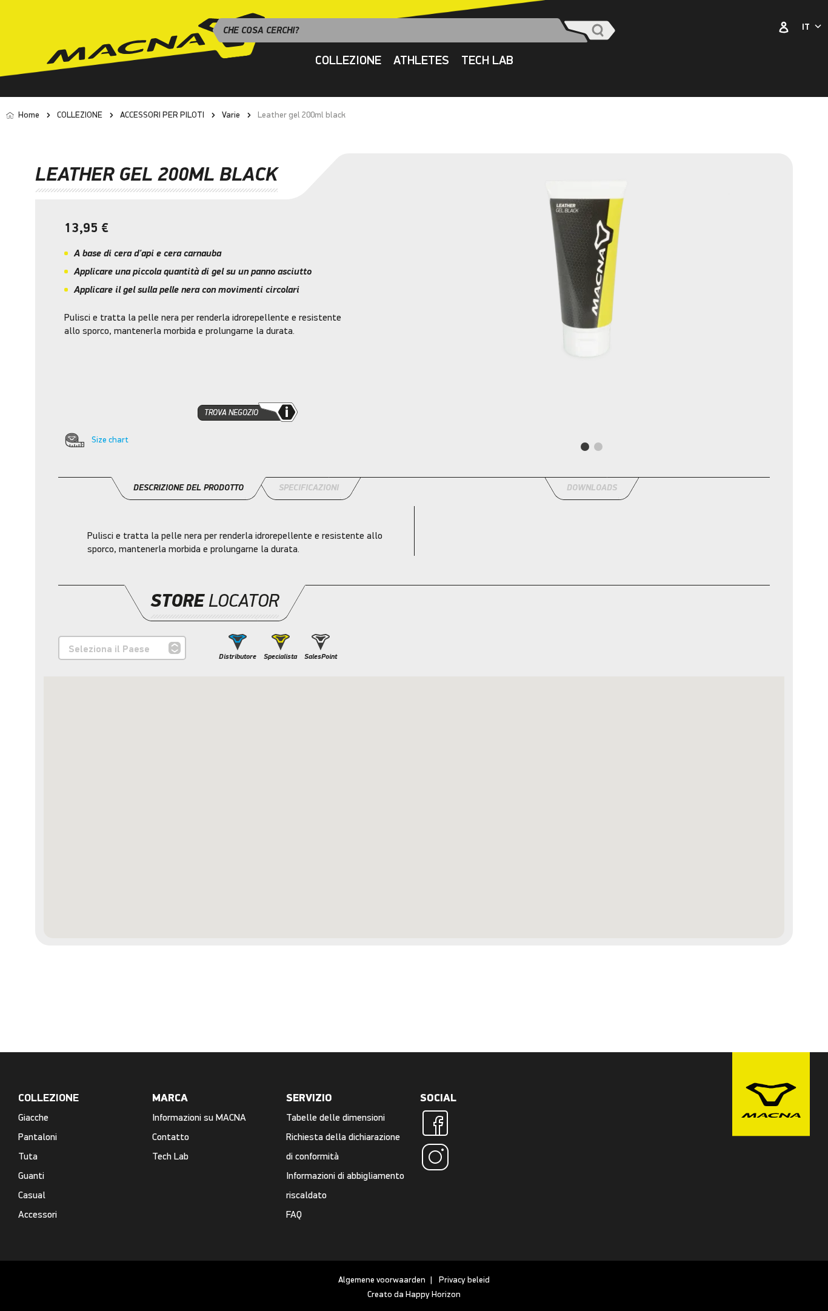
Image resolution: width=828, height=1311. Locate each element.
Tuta (28, 1156)
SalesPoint (320, 656)
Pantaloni (37, 1137)
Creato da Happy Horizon (414, 1294)
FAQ (294, 1214)
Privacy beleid (464, 1280)
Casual (31, 1195)
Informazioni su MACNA (199, 1117)
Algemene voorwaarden (382, 1280)
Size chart (110, 440)
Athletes (421, 60)
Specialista (280, 656)
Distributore (237, 656)
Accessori (37, 1214)
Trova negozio (231, 412)
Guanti (31, 1175)
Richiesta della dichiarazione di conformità (343, 1146)
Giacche (33, 1117)
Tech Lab (487, 60)
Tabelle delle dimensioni (335, 1117)
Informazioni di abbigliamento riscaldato (345, 1185)
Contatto (170, 1137)
